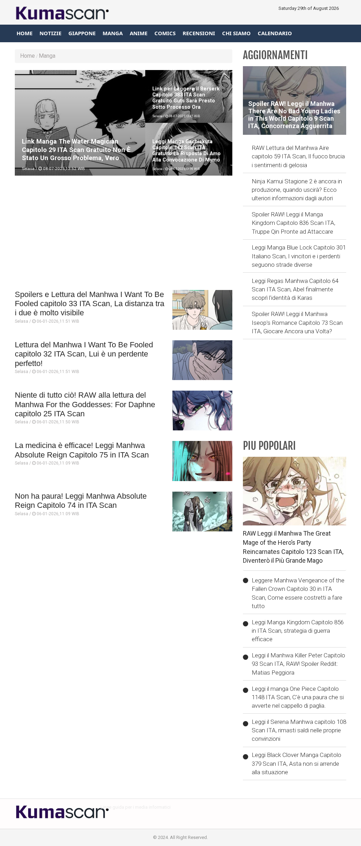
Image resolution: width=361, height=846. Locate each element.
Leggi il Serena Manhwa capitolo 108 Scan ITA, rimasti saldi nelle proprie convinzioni (299, 730)
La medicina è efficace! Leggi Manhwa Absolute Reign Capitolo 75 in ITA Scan (82, 450)
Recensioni (199, 33)
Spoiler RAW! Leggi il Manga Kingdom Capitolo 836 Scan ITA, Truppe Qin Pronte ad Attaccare (293, 223)
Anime (138, 33)
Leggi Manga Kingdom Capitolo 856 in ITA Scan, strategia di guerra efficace (298, 631)
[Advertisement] (123, 235)
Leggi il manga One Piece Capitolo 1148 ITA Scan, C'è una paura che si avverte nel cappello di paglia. (298, 697)
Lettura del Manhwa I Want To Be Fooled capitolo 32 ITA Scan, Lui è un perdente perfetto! (84, 354)
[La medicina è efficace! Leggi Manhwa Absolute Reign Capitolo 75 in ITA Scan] (202, 461)
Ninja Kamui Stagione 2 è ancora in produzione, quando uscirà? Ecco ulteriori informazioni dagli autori (297, 190)
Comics (165, 33)
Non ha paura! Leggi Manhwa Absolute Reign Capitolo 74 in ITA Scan (81, 501)
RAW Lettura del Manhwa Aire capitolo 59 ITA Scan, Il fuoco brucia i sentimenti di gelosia (298, 156)
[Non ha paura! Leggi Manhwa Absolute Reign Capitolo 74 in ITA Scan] (202, 511)
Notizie (50, 33)
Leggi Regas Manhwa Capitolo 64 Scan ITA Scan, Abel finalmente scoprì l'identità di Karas (295, 289)
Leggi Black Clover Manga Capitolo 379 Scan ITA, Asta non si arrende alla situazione (296, 763)
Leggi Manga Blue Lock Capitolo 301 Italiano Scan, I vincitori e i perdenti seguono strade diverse (299, 256)
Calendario (275, 33)
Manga (113, 33)
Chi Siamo (236, 33)
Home (24, 33)
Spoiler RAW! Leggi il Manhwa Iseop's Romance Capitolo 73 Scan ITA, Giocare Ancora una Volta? (297, 322)
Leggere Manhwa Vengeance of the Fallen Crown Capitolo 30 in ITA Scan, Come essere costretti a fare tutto (298, 593)
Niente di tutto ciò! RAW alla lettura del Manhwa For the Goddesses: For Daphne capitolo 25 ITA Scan (85, 404)
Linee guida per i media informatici (135, 807)
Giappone (82, 33)
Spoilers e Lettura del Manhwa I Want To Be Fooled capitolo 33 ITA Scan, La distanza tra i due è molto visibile (89, 303)
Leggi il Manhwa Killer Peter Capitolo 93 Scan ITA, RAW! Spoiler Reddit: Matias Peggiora (298, 664)
